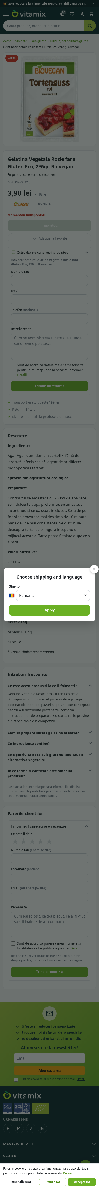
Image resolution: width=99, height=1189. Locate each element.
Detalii (67, 1173)
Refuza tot (53, 1182)
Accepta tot (82, 1182)
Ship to (14, 586)
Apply (49, 610)
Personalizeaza (20, 1182)
